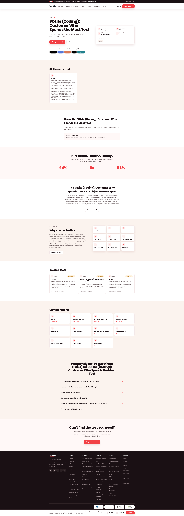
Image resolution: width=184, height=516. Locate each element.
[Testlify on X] (54, 470)
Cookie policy (112, 469)
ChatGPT (53, 52)
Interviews (76, 6)
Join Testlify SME (100, 464)
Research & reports (101, 458)
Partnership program (101, 479)
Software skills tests (87, 466)
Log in (119, 6)
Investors (125, 476)
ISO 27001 (111, 479)
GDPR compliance (114, 466)
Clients (124, 468)
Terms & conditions (114, 461)
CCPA (110, 493)
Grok (74, 52)
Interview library (73, 495)
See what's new (92, 1)
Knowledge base (100, 471)
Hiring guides (99, 487)
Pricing (82, 6)
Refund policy (112, 464)
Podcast (98, 474)
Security (111, 474)
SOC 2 (110, 476)
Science (71, 466)
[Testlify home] (52, 6)
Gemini (60, 52)
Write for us (126, 478)
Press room (126, 473)
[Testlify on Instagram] (57, 470)
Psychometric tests (87, 482)
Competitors (99, 484)
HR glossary (99, 489)
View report (54, 321)
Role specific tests (87, 458)
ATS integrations (73, 464)
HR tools (98, 492)
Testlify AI (71, 458)
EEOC (110, 482)
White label (72, 482)
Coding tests (85, 479)
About (104, 6)
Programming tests (87, 464)
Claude (67, 52)
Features (71, 476)
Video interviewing (73, 484)
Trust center (112, 495)
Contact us (126, 481)
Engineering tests (86, 484)
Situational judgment (87, 471)
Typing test (85, 476)
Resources (97, 6)
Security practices (114, 471)
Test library (69, 6)
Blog (97, 461)
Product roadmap (73, 487)
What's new (72, 479)
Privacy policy (112, 458)
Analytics (71, 469)
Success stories (100, 482)
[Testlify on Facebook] (61, 470)
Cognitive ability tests (88, 469)
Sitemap (98, 469)
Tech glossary (99, 499)
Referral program (100, 476)
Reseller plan (72, 474)
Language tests (86, 461)
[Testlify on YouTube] (64, 470)
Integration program (101, 466)
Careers (125, 461)
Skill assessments (73, 492)
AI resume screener (74, 489)
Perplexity (81, 52)
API (69, 471)
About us (125, 458)
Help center (126, 483)
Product (60, 6)
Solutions (88, 6)
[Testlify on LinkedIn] (50, 470)
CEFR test (84, 474)
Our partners (126, 470)
